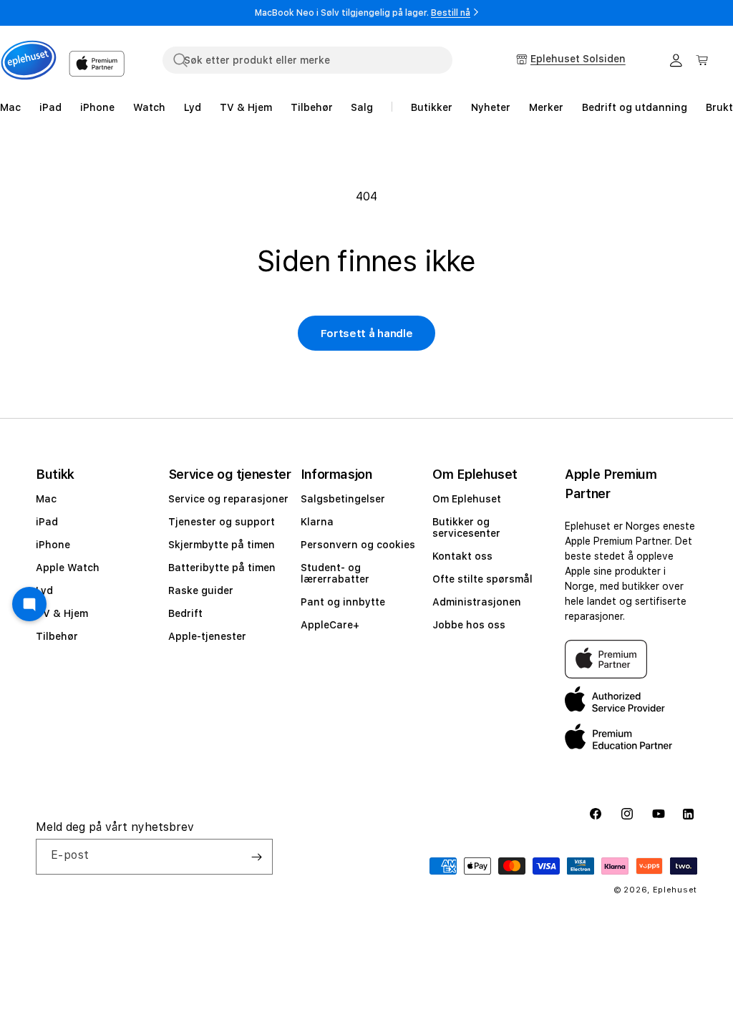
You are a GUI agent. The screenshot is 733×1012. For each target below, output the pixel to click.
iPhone (53, 544)
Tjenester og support (221, 521)
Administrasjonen (476, 602)
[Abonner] (256, 857)
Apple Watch (67, 567)
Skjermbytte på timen (221, 544)
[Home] (28, 60)
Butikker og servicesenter (466, 527)
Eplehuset (675, 890)
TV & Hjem (62, 613)
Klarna (317, 521)
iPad (47, 521)
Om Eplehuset (466, 499)
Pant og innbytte (343, 602)
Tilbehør (57, 636)
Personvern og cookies (358, 544)
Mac (46, 499)
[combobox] (307, 60)
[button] (702, 60)
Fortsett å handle (367, 333)
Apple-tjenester (207, 636)
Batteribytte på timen (222, 567)
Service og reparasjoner (228, 499)
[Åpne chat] (29, 604)
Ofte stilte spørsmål (482, 579)
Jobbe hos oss (468, 625)
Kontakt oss (462, 556)
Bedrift (185, 613)
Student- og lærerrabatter (335, 573)
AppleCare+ (330, 625)
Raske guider (200, 590)
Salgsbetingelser (343, 499)
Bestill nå (450, 13)
